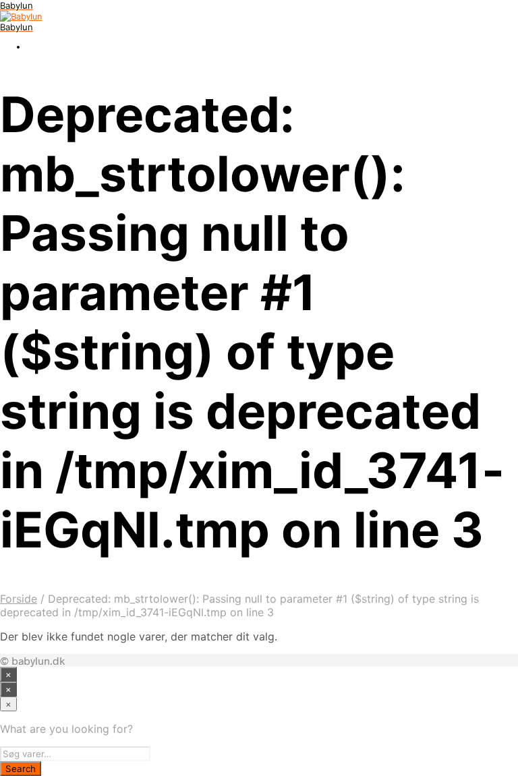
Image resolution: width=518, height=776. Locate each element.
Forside (18, 598)
